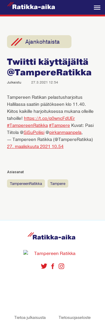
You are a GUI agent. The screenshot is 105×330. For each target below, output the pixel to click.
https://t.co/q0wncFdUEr (49, 118)
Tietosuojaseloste (75, 317)
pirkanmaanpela (65, 132)
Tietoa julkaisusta (30, 317)
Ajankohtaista (42, 42)
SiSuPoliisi (34, 132)
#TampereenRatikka (27, 125)
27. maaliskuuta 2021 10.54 (35, 146)
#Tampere (59, 125)
